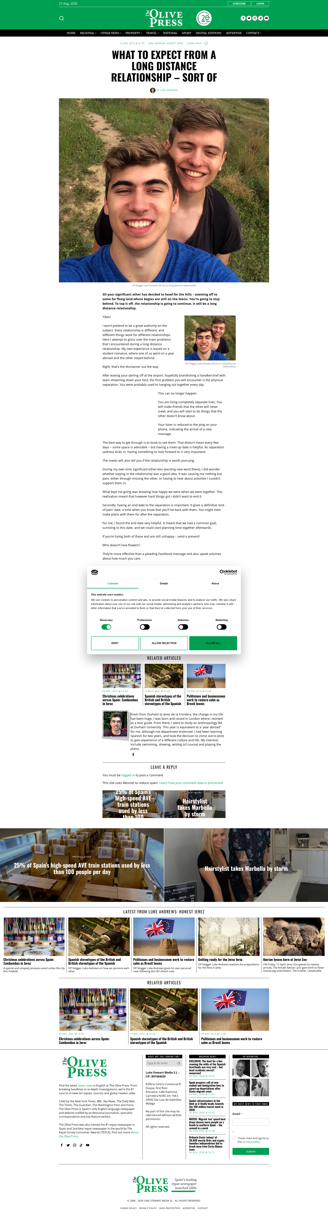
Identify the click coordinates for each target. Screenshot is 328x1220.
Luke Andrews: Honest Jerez (165, 43)
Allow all (213, 643)
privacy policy (251, 1142)
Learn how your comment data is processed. (191, 783)
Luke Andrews (169, 90)
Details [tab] (164, 583)
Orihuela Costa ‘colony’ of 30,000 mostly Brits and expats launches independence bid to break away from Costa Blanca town (206, 1143)
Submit (251, 1151)
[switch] (145, 627)
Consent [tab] (113, 583)
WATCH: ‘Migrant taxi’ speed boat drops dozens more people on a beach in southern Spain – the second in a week (207, 1124)
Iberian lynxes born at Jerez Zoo (285, 959)
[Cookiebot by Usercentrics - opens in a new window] (222, 572)
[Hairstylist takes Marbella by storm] (195, 804)
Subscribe (239, 3)
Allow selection (164, 643)
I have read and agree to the (253, 1140)
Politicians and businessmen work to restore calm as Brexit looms (206, 699)
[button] (178, 1063)
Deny (115, 643)
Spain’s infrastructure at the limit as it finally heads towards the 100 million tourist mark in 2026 (206, 1105)
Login (260, 3)
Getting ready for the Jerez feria (220, 959)
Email (237, 1114)
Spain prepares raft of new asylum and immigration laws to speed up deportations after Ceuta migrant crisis (206, 1087)
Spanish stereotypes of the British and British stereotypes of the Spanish (163, 699)
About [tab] (215, 583)
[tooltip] (243, 18)
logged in (128, 775)
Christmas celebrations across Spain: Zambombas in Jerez (120, 699)
